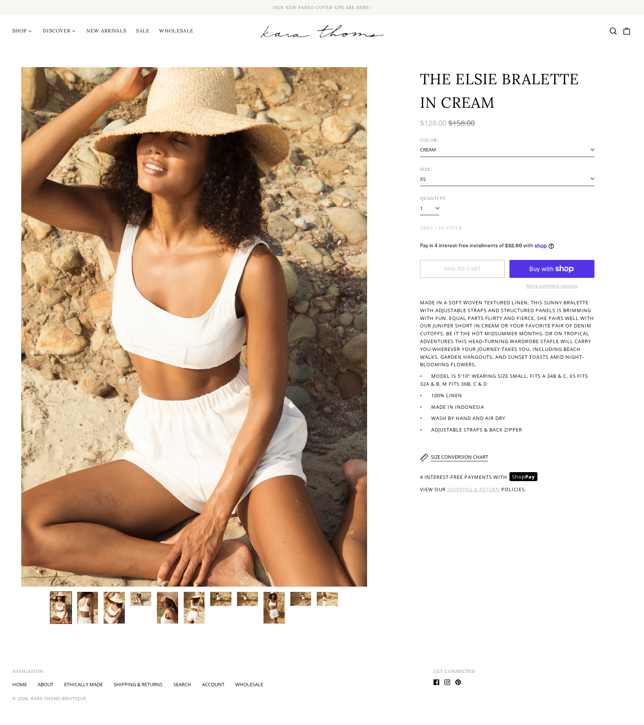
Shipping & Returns (138, 684)
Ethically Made (83, 684)
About (45, 684)
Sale (142, 31)
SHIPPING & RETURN (473, 489)
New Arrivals (106, 31)
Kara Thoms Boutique (58, 698)
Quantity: (433, 198)
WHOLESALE (176, 31)
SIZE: (426, 169)
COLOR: (429, 140)
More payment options (552, 286)
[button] (613, 31)
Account (213, 684)
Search (182, 684)
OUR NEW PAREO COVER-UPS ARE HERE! (322, 7)
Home (19, 684)
